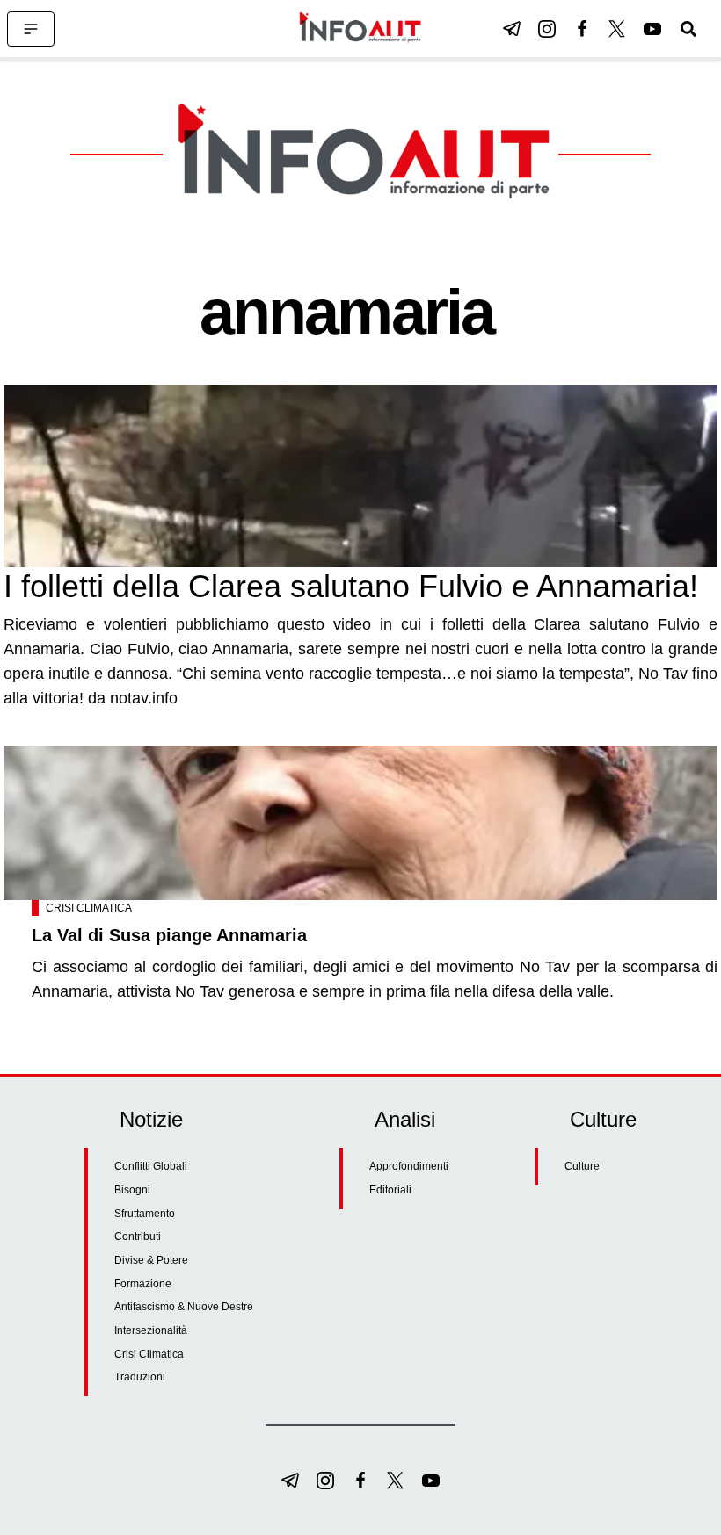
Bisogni (132, 1190)
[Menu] (31, 29)
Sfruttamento (144, 1213)
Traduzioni (139, 1377)
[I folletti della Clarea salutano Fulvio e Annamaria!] (360, 476)
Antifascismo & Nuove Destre (183, 1307)
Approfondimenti (408, 1166)
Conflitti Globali (150, 1166)
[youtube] (652, 29)
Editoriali (390, 1190)
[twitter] (617, 29)
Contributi (137, 1236)
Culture (582, 1166)
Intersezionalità (150, 1330)
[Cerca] (688, 29)
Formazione (142, 1284)
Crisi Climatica (89, 908)
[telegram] (511, 29)
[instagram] (546, 29)
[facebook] (582, 29)
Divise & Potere (151, 1260)
